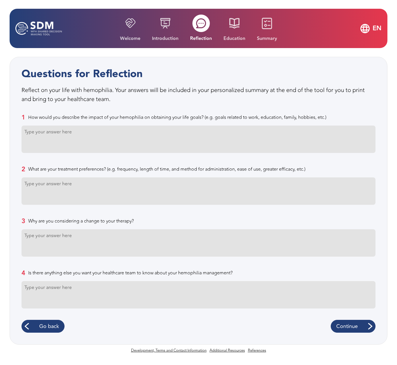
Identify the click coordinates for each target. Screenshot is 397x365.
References (257, 350)
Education (234, 38)
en (377, 28)
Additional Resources (227, 350)
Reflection (201, 38)
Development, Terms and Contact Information (169, 350)
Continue (347, 326)
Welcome (130, 38)
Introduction (165, 38)
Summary (267, 38)
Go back (49, 326)
